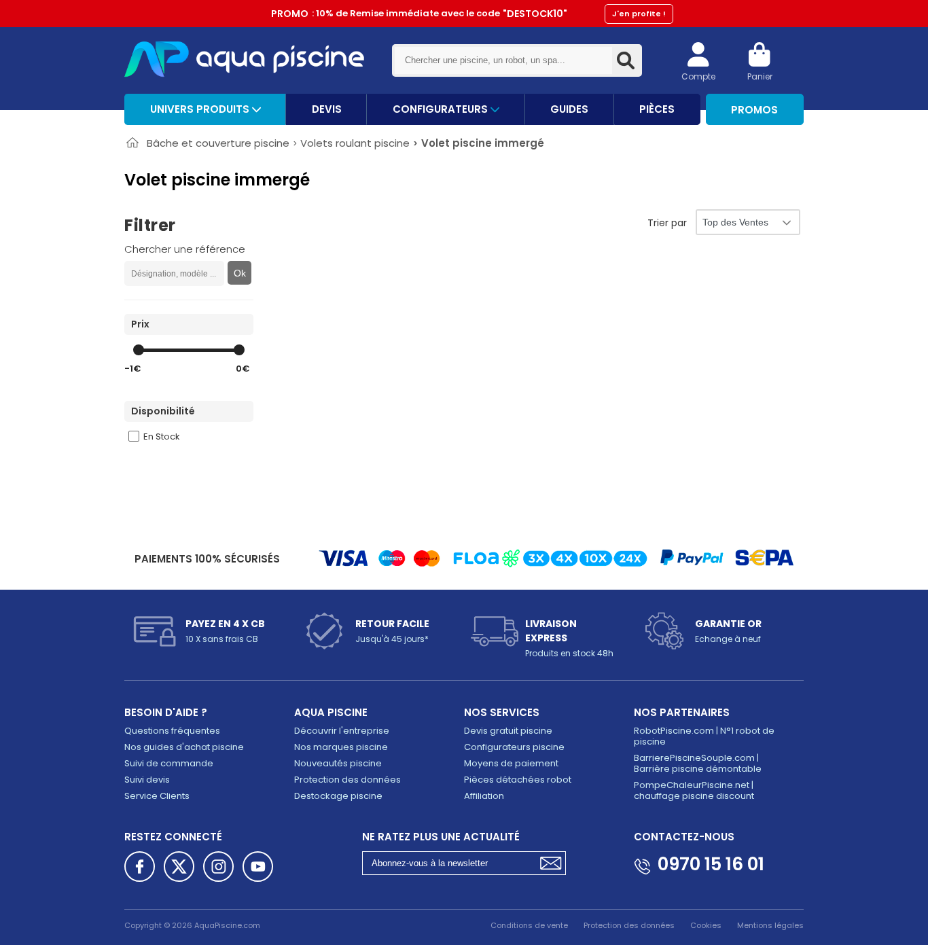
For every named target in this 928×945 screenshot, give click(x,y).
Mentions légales (770, 925)
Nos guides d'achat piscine (184, 747)
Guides (569, 109)
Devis (327, 109)
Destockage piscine (338, 795)
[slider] (138, 349)
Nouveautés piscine (338, 763)
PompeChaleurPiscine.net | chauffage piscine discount (694, 790)
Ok (240, 273)
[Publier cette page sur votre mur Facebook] (139, 866)
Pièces (657, 109)
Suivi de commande (168, 763)
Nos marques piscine (341, 747)
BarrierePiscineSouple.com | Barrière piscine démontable (698, 763)
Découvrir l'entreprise (341, 730)
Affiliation (484, 795)
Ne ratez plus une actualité (441, 837)
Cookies (705, 925)
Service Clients (157, 795)
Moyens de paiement (511, 763)
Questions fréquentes (172, 730)
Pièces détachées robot (517, 779)
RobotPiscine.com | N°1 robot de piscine (704, 736)
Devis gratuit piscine (508, 730)
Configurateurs (441, 109)
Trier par (667, 223)
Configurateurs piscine (514, 747)
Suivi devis (147, 779)
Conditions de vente (529, 925)
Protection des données (347, 779)
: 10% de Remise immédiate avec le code (468, 13)
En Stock (161, 436)
